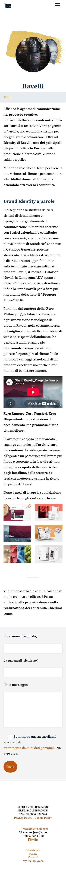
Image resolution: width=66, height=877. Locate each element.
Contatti (33, 857)
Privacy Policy (23, 818)
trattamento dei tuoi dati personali (29, 748)
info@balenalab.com (34, 829)
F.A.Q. (33, 854)
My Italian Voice (33, 861)
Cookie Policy (43, 818)
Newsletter (33, 850)
